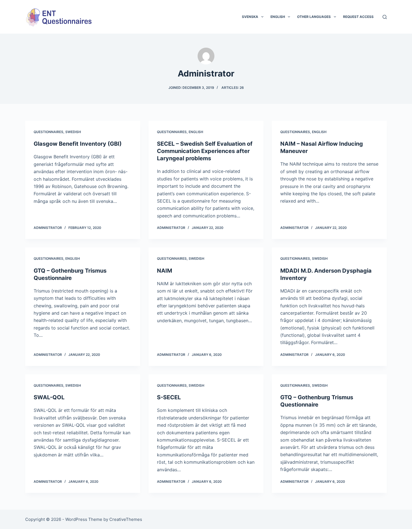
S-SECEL (169, 397)
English (277, 17)
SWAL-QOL (49, 397)
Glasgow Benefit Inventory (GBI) (78, 143)
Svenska (250, 17)
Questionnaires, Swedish (57, 132)
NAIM (164, 270)
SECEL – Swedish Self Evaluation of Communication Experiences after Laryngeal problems (205, 151)
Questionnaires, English (180, 132)
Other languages (314, 17)
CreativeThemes (125, 519)
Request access (358, 17)
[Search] (385, 17)
